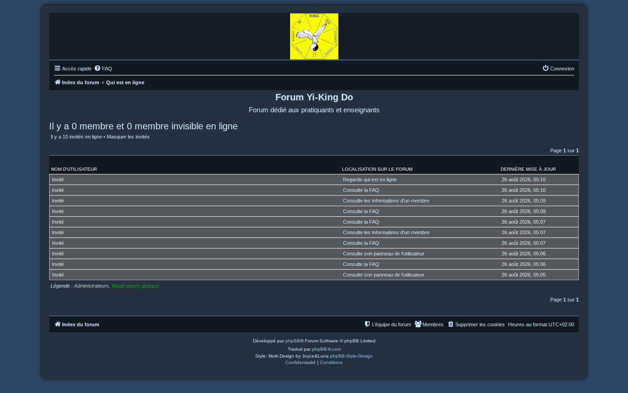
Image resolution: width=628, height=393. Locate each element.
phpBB (292, 340)
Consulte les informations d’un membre (386, 200)
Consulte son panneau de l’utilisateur (383, 253)
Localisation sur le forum (377, 169)
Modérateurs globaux (135, 286)
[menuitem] (103, 68)
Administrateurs (91, 286)
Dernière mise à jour (528, 169)
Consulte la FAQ (361, 190)
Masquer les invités (128, 136)
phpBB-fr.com (326, 349)
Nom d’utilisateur (74, 169)
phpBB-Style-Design (351, 355)
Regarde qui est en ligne (370, 179)
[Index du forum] (314, 34)
